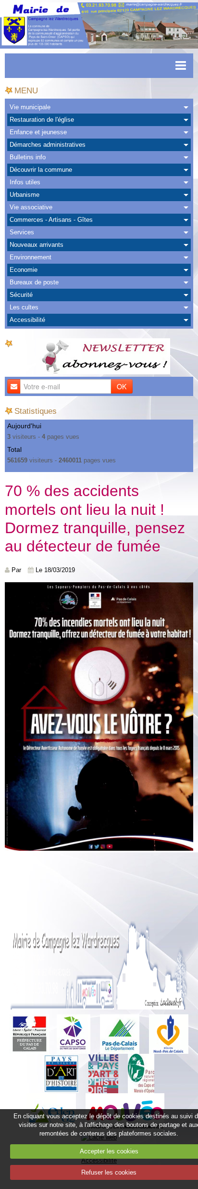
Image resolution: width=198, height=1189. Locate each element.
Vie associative (31, 207)
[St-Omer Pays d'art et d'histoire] (61, 1072)
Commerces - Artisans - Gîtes (51, 219)
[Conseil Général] (119, 1033)
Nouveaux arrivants (36, 244)
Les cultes (24, 307)
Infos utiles (25, 182)
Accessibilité (27, 319)
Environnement (30, 257)
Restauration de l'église (42, 119)
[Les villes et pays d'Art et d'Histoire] (103, 1072)
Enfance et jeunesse (38, 132)
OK (121, 386)
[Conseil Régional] (168, 1033)
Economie (23, 269)
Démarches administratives (48, 144)
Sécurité (21, 294)
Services (22, 232)
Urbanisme (24, 194)
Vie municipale (30, 107)
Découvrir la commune (41, 169)
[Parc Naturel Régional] (141, 1072)
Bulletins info (28, 157)
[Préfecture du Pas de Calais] (29, 1033)
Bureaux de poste (34, 282)
